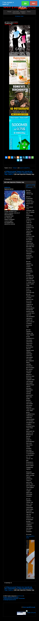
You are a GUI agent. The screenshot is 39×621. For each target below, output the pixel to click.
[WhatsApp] (32, 157)
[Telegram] (21, 160)
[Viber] (29, 157)
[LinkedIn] (21, 157)
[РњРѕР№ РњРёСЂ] (12, 157)
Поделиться (29, 184)
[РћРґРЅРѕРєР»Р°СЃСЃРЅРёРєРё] (9, 157)
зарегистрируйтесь (25, 167)
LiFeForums (20, 596)
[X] (15, 157)
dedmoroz (7, 187)
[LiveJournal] (23, 157)
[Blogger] (18, 157)
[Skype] (18, 160)
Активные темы (19, 16)
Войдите (15, 167)
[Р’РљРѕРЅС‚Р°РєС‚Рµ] (6, 157)
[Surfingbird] (26, 157)
